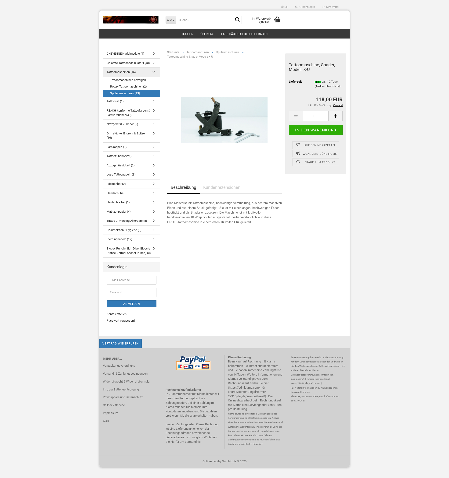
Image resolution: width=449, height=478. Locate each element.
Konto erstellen (117, 314)
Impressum (110, 413)
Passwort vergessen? (121, 320)
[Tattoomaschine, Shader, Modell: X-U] (224, 114)
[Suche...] (237, 20)
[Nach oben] (436, 471)
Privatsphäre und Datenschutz (123, 397)
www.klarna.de (302, 392)
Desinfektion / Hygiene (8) (124, 230)
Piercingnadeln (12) (119, 239)
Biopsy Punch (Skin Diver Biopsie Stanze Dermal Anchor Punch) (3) (129, 251)
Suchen (187, 34)
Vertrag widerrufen (120, 343)
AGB (106, 421)
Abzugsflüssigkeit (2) (121, 165)
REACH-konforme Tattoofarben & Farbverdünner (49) (128, 113)
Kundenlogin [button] (306, 7)
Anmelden (131, 304)
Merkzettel (332, 7)
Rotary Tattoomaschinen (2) (128, 86)
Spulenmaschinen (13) (125, 93)
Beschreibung (183, 187)
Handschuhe (115, 193)
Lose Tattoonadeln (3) (121, 174)
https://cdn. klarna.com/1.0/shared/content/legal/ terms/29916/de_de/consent (312, 379)
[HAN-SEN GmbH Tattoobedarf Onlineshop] (131, 20)
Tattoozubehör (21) (119, 156)
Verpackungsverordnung (119, 365)
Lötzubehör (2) (116, 184)
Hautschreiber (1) (118, 202)
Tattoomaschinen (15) (121, 72)
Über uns (207, 34)
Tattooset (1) (115, 101)
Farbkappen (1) (117, 147)
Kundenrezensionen (221, 187)
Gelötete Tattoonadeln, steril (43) (128, 63)
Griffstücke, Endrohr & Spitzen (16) (126, 136)
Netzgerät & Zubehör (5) (122, 124)
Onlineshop (210, 461)
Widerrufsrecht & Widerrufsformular (126, 381)
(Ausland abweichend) (327, 86)
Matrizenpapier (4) (119, 211)
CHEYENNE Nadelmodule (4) (125, 53)
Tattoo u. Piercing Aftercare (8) (127, 220)
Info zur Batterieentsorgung (121, 389)
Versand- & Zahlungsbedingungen (125, 373)
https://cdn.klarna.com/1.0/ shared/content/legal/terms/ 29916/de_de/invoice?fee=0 (247, 392)
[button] (284, 7)
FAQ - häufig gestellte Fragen (244, 34)
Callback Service (114, 405)
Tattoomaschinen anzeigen (128, 80)
